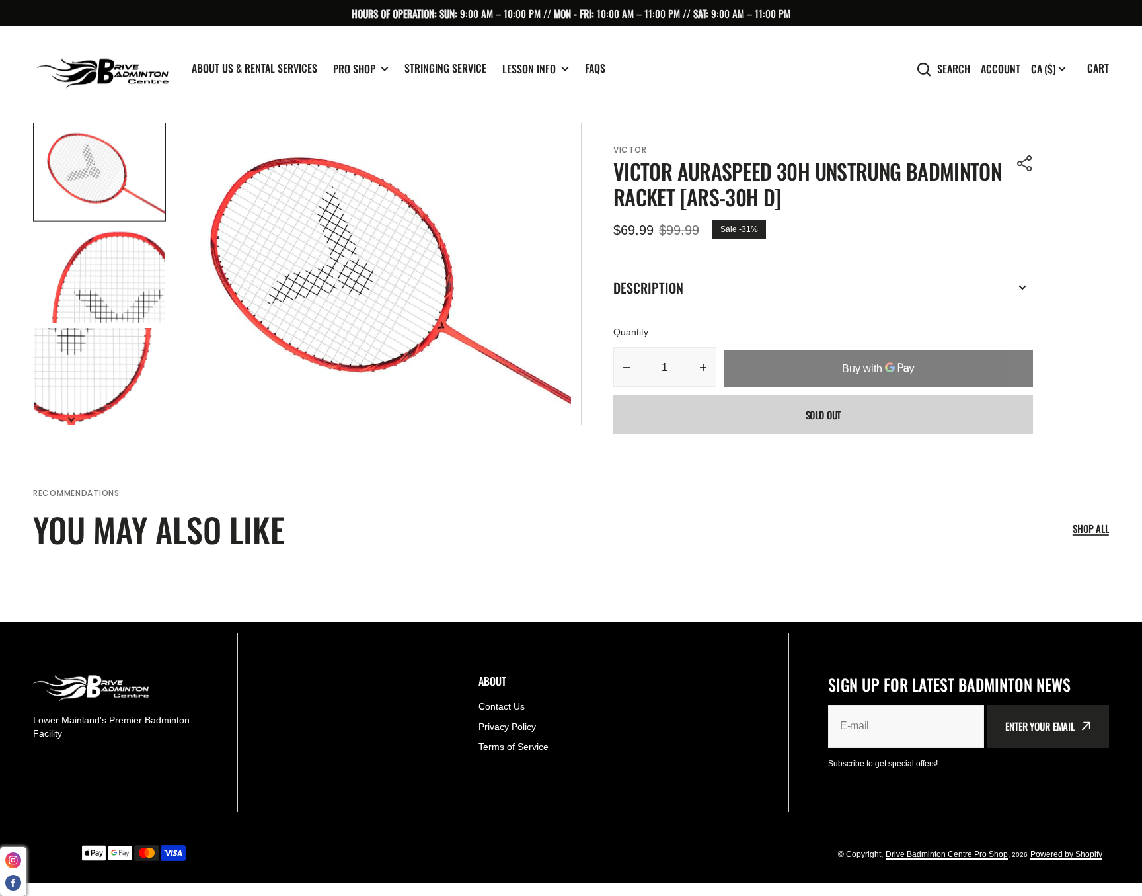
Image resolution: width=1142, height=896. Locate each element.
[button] (1025, 163)
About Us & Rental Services (254, 68)
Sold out (823, 414)
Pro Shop (354, 69)
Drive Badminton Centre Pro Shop (947, 854)
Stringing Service (445, 68)
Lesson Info (529, 69)
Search (953, 69)
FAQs (595, 68)
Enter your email (1040, 726)
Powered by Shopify (1066, 854)
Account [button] (1000, 69)
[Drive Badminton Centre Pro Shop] (102, 69)
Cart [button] (1098, 68)
